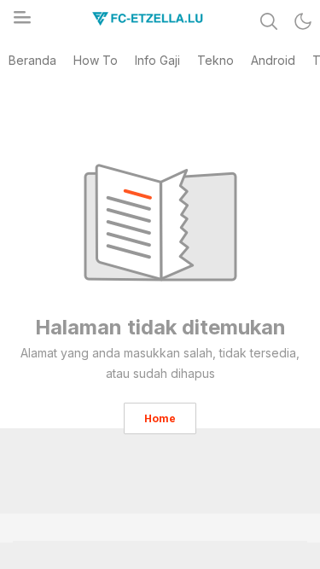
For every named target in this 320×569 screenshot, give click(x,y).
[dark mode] (303, 21)
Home (160, 418)
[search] (269, 21)
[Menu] (21, 22)
